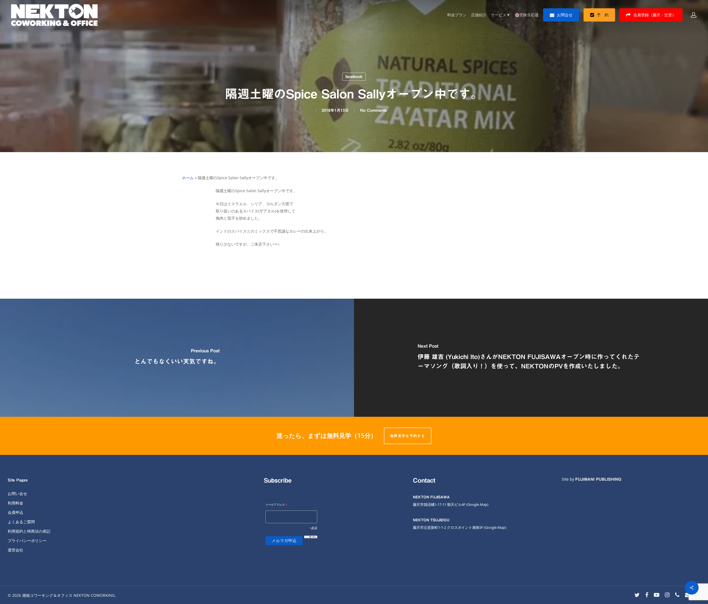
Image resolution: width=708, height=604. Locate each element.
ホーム (188, 177)
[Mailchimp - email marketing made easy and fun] (310, 541)
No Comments (373, 110)
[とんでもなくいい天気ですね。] (177, 358)
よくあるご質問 (21, 521)
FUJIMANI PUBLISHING (598, 479)
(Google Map (476, 504)
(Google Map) (495, 527)
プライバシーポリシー (27, 540)
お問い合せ (17, 493)
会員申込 (15, 512)
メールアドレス (276, 505)
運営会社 (15, 550)
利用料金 (15, 503)
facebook (354, 77)
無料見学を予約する (407, 435)
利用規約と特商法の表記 (29, 531)
